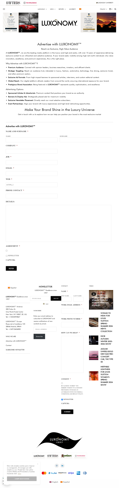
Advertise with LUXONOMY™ (16, 341)
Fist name (65, 296)
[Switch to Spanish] (80, 9)
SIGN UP (56, 298)
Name (8, 136)
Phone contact (15, 190)
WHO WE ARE (11, 336)
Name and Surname (17, 131)
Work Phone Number (71, 319)
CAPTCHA (10, 260)
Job (8, 157)
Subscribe (39, 336)
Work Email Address (71, 305)
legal (47, 304)
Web (9, 179)
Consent (66, 379)
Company (11, 145)
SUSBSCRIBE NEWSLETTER (15, 350)
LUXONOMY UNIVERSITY (105, 3)
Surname (64, 136)
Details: (10, 201)
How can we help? (70, 333)
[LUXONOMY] (59, 22)
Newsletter (13, 255)
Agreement (13, 246)
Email (10, 168)
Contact (8, 345)
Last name (77, 296)
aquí (19, 473)
